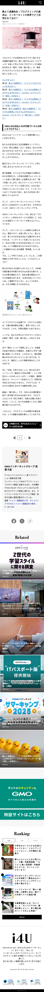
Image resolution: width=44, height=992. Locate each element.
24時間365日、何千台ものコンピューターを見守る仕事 (23, 425)
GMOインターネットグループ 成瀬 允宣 (13, 24)
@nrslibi (10, 507)
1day (8, 840)
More (22, 917)
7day (22, 840)
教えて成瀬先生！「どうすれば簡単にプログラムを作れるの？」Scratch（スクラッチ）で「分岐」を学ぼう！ (22, 102)
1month (35, 840)
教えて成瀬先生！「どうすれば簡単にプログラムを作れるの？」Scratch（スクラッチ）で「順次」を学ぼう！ (22, 92)
